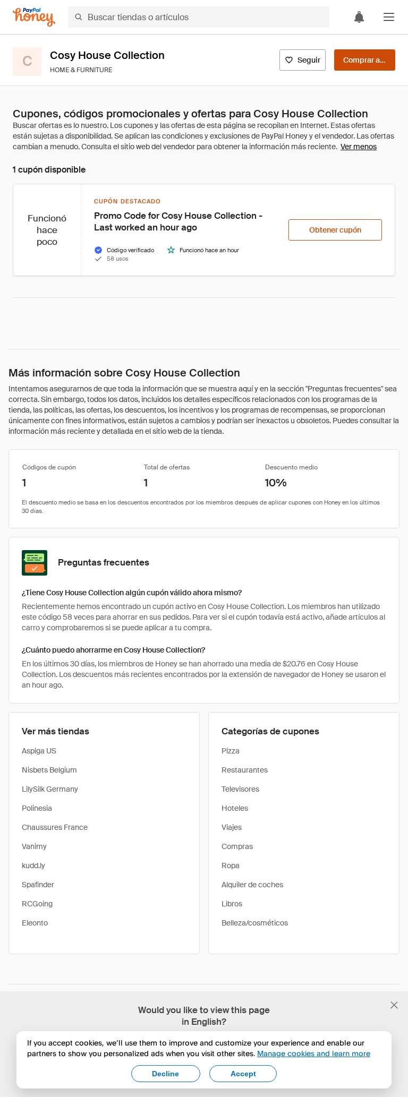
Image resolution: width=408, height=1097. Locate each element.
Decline (165, 1073)
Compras (237, 846)
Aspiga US (39, 751)
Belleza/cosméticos (255, 923)
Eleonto (35, 923)
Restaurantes (245, 770)
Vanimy (34, 846)
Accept (243, 1073)
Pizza (231, 751)
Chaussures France (55, 827)
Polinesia (37, 808)
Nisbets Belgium (49, 770)
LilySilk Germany (50, 789)
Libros (232, 904)
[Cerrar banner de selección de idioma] (394, 1005)
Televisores (240, 789)
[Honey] (34, 17)
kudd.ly (33, 865)
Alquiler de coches (252, 884)
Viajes (232, 827)
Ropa (231, 865)
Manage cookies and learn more (313, 1053)
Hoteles (235, 808)
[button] (388, 17)
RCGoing (37, 904)
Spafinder (38, 884)
